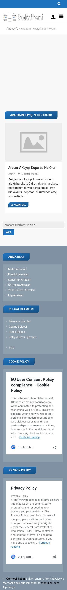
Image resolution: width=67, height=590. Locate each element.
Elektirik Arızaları (18, 274)
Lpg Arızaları (15, 295)
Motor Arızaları (17, 269)
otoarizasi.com (50, 582)
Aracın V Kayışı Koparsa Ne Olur (31, 168)
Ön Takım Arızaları (19, 284)
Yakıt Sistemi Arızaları (21, 290)
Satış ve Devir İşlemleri (22, 337)
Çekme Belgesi (18, 326)
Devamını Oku (18, 205)
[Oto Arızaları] (23, 20)
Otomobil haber (15, 578)
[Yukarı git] (60, 583)
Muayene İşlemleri (20, 321)
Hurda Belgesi (17, 331)
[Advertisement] (33, 69)
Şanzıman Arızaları (19, 279)
